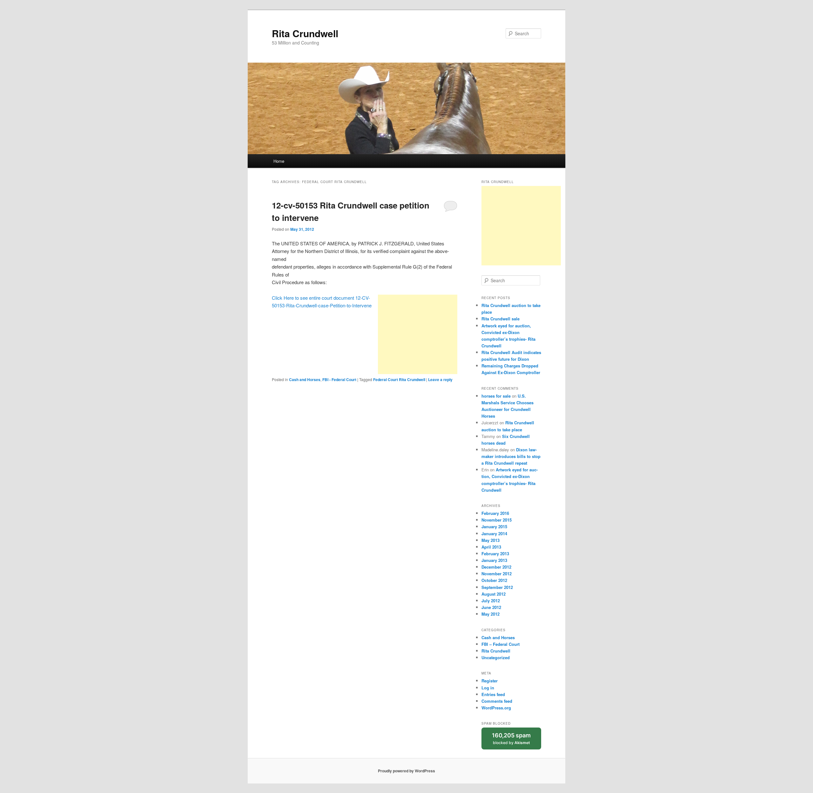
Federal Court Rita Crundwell (399, 379)
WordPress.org (496, 708)
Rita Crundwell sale (500, 319)
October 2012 (494, 580)
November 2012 (496, 574)
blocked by (516, 740)
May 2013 (490, 540)
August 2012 (493, 594)
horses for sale (496, 396)
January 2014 (494, 533)
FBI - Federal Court (339, 379)
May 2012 (490, 614)
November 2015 (496, 520)
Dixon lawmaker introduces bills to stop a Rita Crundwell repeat (511, 456)
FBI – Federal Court (500, 644)
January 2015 (494, 526)
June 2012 (491, 607)
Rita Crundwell (305, 33)
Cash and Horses (304, 379)
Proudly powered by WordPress (406, 771)
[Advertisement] (417, 334)
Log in (487, 688)
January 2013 (494, 560)
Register (489, 681)
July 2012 (490, 601)
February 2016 (495, 513)
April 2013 (491, 547)
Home (278, 161)
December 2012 (496, 567)
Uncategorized (495, 657)
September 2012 (497, 587)
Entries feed (493, 694)
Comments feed (496, 701)
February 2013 (495, 553)
